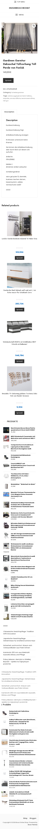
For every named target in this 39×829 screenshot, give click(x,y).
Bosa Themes (32, 825)
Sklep (25, 818)
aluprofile (6, 98)
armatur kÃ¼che (15, 98)
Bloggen (33, 818)
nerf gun (6, 101)
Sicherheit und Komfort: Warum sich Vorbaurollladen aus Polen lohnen (17, 646)
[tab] (9, 111)
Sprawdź (8, 80)
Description (9, 112)
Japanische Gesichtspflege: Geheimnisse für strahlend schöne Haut (19, 639)
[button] (19, 15)
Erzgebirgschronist (19, 8)
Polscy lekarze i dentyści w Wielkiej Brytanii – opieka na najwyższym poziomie (17, 661)
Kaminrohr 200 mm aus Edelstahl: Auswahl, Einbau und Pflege (16, 653)
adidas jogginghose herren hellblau (20, 96)
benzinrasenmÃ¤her (28, 98)
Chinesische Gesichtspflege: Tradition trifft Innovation (18, 632)
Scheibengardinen (17, 92)
